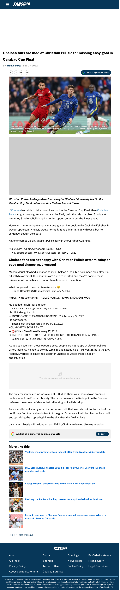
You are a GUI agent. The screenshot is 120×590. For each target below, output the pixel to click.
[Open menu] (7, 4)
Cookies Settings (53, 571)
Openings (73, 555)
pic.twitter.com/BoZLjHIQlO (44, 248)
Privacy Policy (17, 566)
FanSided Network (99, 555)
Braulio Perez (13, 65)
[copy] (27, 72)
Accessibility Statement (23, 571)
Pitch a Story (96, 560)
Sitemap (48, 560)
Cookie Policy (76, 566)
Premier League (25, 535)
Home (12, 535)
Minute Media (17, 579)
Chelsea (16, 210)
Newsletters (75, 560)
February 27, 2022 (66, 252)
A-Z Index (14, 560)
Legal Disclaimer (98, 566)
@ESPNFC (19, 248)
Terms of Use (51, 566)
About (12, 555)
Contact (47, 555)
